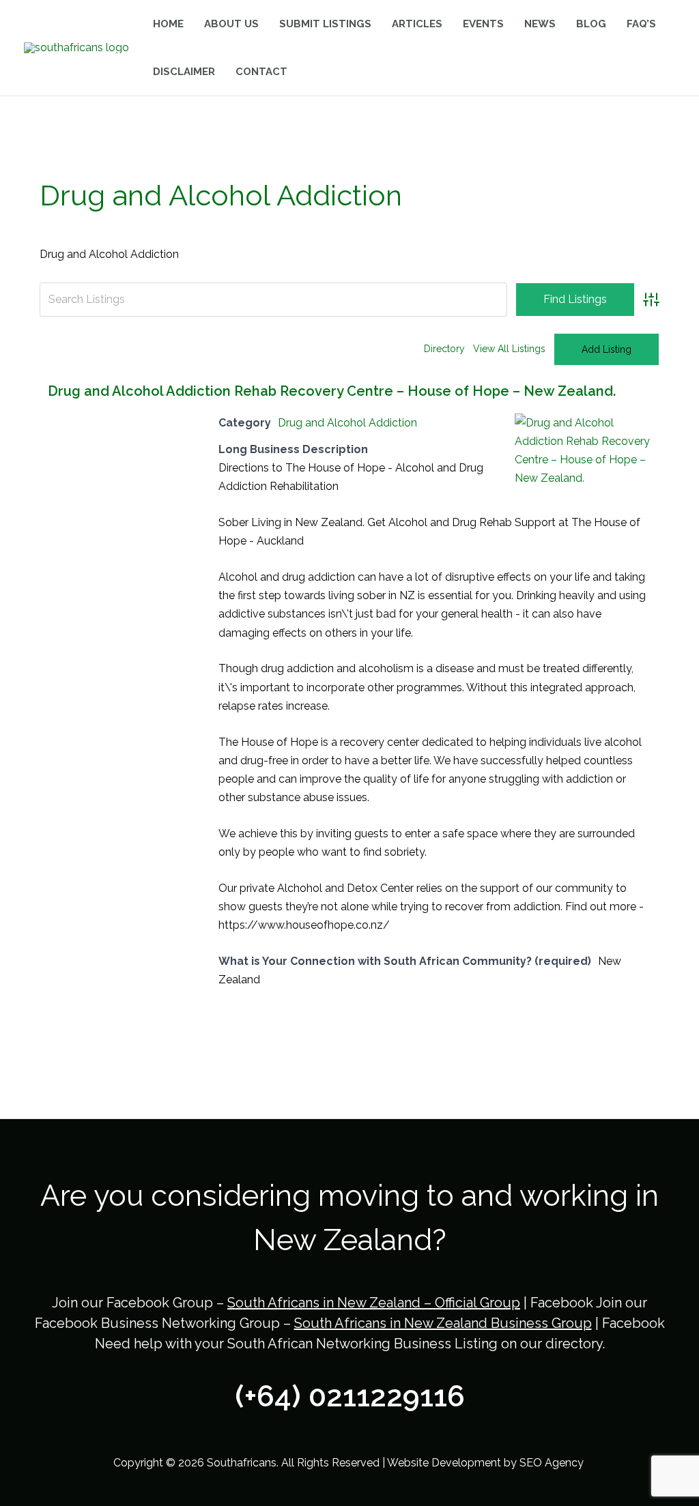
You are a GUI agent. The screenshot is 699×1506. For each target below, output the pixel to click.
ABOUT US (231, 24)
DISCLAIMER (184, 72)
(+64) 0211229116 (350, 1396)
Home (168, 24)
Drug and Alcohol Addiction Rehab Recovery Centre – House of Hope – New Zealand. (332, 391)
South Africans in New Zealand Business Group (443, 1323)
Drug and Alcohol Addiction (347, 422)
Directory (444, 348)
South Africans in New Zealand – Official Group (373, 1302)
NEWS (540, 24)
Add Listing (606, 349)
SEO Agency (552, 1462)
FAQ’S (641, 24)
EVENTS (483, 24)
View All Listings (509, 348)
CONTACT (261, 72)
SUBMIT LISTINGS (325, 24)
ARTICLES (417, 24)
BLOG (591, 24)
